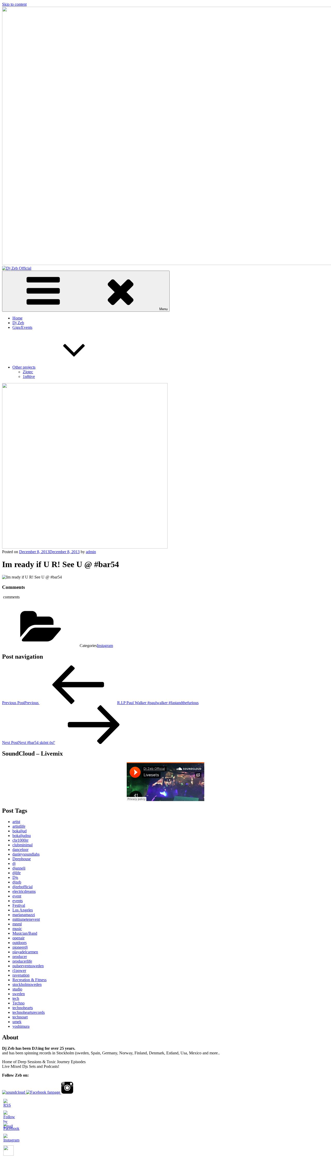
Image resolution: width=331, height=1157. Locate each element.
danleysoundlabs (26, 854)
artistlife (18, 826)
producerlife (22, 961)
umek (16, 1021)
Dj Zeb (18, 323)
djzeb (16, 882)
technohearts (22, 1008)
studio (17, 989)
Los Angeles (22, 910)
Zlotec (28, 372)
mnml (17, 924)
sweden (18, 994)
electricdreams (24, 891)
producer (19, 956)
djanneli (18, 868)
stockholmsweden (27, 984)
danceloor (20, 849)
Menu (163, 309)
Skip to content (14, 4)
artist (16, 821)
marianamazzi (23, 914)
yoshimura (20, 1026)
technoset (20, 1017)
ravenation (20, 975)
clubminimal (22, 845)
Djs (15, 877)
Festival (18, 905)
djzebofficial (22, 887)
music (17, 928)
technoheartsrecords (28, 1012)
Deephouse (21, 859)
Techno (18, 1003)
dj (14, 863)
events (17, 901)
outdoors (19, 942)
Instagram (105, 645)
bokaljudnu (21, 835)
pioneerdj (20, 947)
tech (15, 998)
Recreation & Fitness (29, 980)
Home (17, 318)
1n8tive (29, 376)
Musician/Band (24, 933)
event (16, 896)
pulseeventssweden (28, 966)
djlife (16, 873)
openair (18, 938)
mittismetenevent (26, 919)
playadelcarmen (25, 952)
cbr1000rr (20, 840)
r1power (19, 970)
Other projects (23, 367)
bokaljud (19, 831)
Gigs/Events (22, 327)
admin (91, 552)
